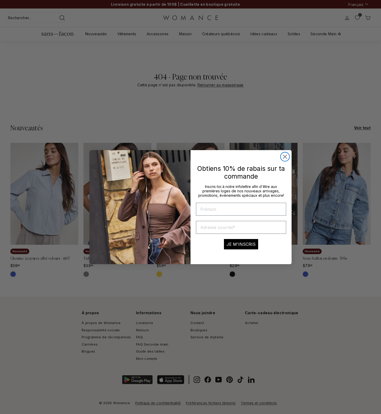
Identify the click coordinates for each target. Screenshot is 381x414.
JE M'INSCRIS (241, 244)
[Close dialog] (285, 156)
